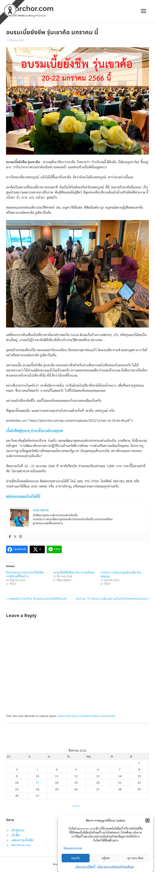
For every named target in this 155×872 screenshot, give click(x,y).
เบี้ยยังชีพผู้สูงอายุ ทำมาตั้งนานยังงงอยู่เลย (34, 430)
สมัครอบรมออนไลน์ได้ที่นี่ (23, 496)
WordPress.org (21, 845)
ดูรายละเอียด (135, 858)
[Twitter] (15, 537)
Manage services (73, 847)
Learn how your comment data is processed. (87, 716)
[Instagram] (20, 537)
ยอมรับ (75, 858)
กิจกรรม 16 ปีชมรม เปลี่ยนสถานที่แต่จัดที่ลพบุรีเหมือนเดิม (111, 599)
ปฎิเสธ (106, 858)
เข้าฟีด (15, 835)
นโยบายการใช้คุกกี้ (85, 866)
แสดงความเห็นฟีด (22, 840)
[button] (147, 820)
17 (37, 782)
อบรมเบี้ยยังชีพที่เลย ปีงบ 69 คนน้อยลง (74, 572)
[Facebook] (10, 537)
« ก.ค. (76, 806)
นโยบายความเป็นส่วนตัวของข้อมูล (115, 866)
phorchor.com (29, 8)
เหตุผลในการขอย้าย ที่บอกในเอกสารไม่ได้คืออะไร (37, 599)
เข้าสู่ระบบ (17, 830)
